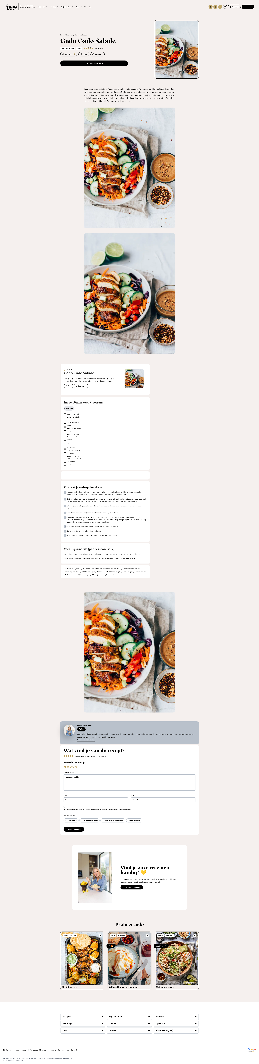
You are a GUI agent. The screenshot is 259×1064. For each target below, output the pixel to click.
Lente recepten (128, 572)
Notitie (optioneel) (69, 773)
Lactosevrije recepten (72, 572)
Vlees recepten (111, 575)
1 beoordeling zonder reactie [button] (95, 756)
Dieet (65, 1031)
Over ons (52, 1050)
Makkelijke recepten (71, 575)
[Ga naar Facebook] (215, 7)
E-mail (133, 796)
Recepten (67, 1017)
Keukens (160, 1017)
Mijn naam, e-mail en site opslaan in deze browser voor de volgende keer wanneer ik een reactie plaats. (97, 809)
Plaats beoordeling (74, 829)
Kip (82, 572)
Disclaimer (7, 1050)
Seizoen (113, 1031)
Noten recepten (90, 572)
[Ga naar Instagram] (211, 7)
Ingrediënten (115, 1017)
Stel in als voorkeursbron (133, 887)
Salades (84, 569)
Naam (66, 796)
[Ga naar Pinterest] (220, 7)
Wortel (107, 572)
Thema (112, 1024)
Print (70, 386)
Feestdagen (68, 1024)
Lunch (78, 569)
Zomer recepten (140, 572)
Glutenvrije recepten (112, 569)
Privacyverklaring (19, 1050)
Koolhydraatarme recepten (130, 569)
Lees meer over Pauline (86, 740)
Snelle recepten (85, 575)
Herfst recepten (116, 572)
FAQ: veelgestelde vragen (37, 1050)
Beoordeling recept (74, 763)
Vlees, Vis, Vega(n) (164, 1031)
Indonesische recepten (96, 569)
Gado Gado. (164, 89)
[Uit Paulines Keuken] (11, 7)
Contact (74, 1050)
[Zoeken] (225, 7)
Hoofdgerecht (69, 569)
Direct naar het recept (93, 63)
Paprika (99, 572)
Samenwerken (63, 1050)
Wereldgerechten (98, 575)
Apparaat (160, 1024)
